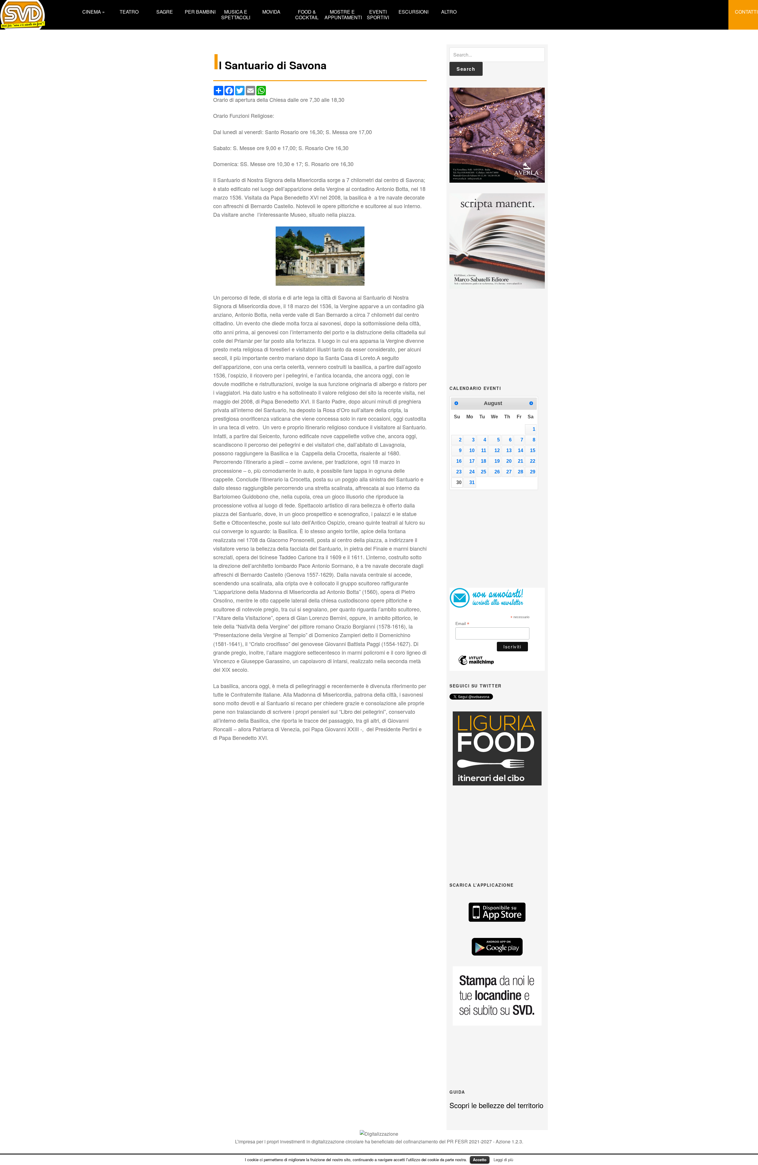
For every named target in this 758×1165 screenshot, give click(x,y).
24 (472, 471)
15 (532, 450)
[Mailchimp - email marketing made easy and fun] (476, 663)
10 (472, 450)
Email (462, 623)
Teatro (129, 11)
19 (497, 461)
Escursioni (413, 11)
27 (509, 471)
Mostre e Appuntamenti (342, 14)
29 (532, 471)
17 (472, 461)
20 (509, 461)
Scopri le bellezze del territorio (496, 1105)
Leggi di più (503, 1159)
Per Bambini (200, 11)
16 (459, 461)
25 (483, 471)
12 (497, 450)
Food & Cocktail (307, 14)
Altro (449, 11)
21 (520, 461)
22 (532, 461)
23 (459, 471)
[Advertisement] (497, 336)
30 (459, 482)
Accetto (479, 1159)
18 (483, 461)
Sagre (164, 11)
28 (520, 471)
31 (472, 482)
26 (497, 471)
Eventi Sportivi (378, 14)
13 (509, 450)
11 (483, 450)
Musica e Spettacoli (235, 14)
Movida (271, 11)
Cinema (93, 11)
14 (520, 450)
